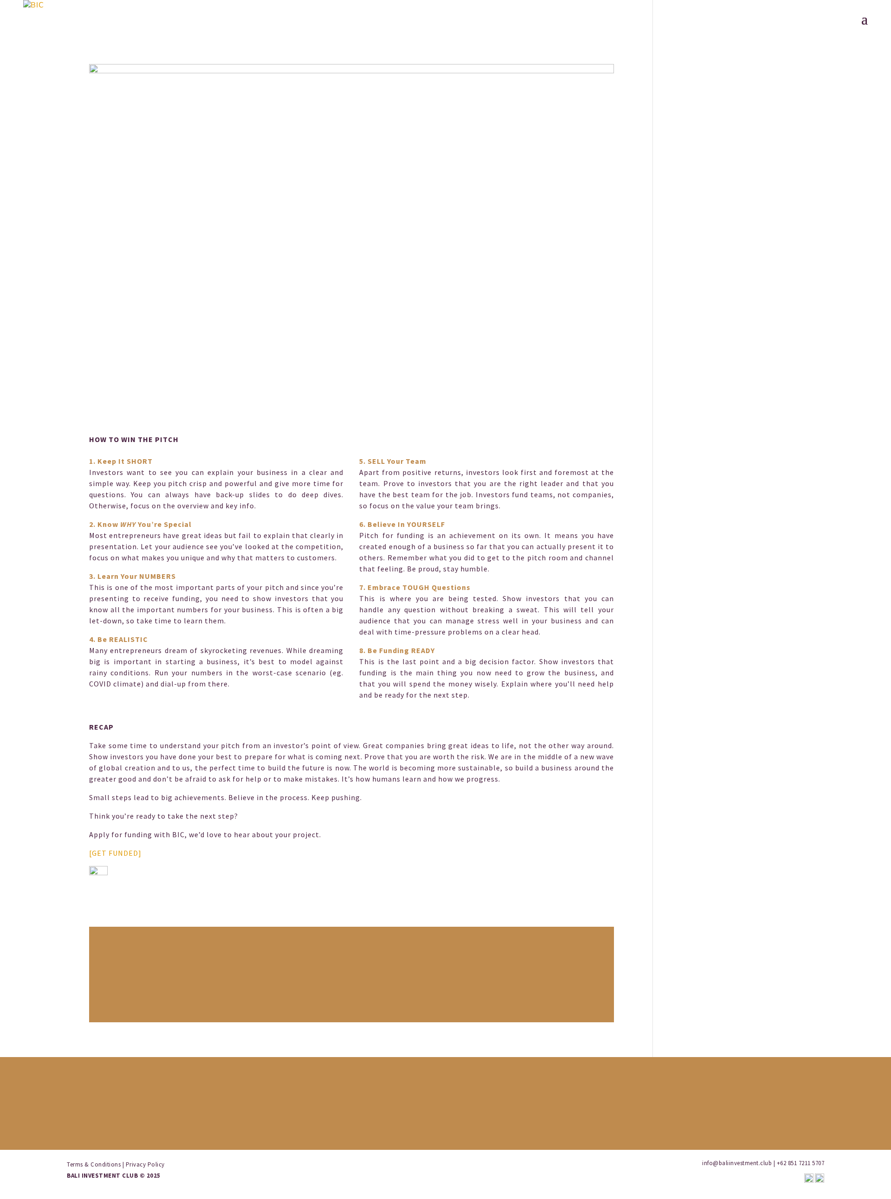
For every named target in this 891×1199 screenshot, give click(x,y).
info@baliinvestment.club (737, 1163)
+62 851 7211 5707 (801, 1163)
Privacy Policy (145, 1164)
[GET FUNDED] (115, 853)
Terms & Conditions (94, 1164)
